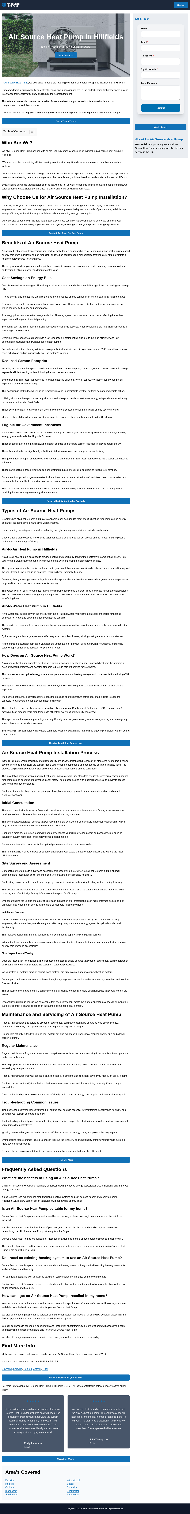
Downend (7, 1369)
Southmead (11, 1494)
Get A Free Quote (65, 1459)
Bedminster (73, 1491)
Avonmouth (73, 1494)
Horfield (27, 1369)
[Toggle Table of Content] (30, 131)
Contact (181, 5)
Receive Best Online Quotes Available (66, 501)
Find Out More (65, 1160)
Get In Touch (160, 127)
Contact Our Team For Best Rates (66, 233)
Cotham (37, 1369)
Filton (45, 1369)
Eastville (17, 1369)
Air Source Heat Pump (16, 82)
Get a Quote (64, 55)
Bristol (70, 1484)
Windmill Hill (73, 1480)
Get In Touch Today (66, 121)
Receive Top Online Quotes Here (65, 743)
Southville (72, 1487)
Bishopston (11, 1491)
